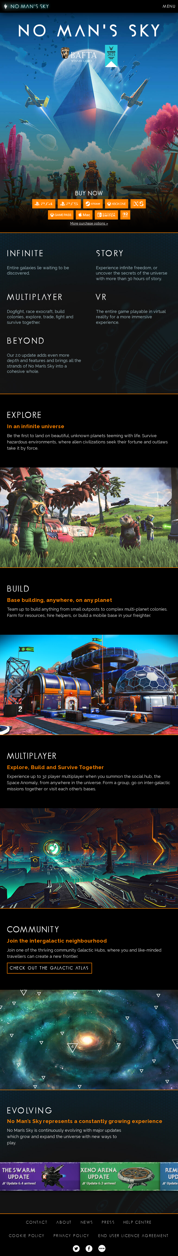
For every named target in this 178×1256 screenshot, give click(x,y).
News (87, 1222)
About (64, 1222)
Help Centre (137, 1222)
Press (108, 1222)
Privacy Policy (72, 1236)
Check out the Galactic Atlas (49, 968)
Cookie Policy (27, 1236)
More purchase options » (89, 223)
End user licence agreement (133, 1236)
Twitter (76, 1248)
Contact (37, 1222)
